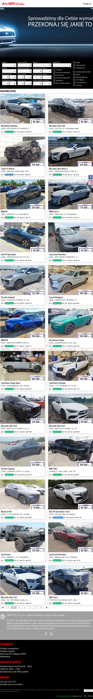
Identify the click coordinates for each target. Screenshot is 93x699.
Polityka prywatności (9, 648)
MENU (2, 8)
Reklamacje (5, 656)
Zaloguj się (86, 3)
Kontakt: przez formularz (11, 684)
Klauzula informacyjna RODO (13, 654)
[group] (46, 35)
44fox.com (90, 696)
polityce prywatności (13, 691)
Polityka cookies (7, 651)
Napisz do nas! (69, 696)
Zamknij (88, 690)
